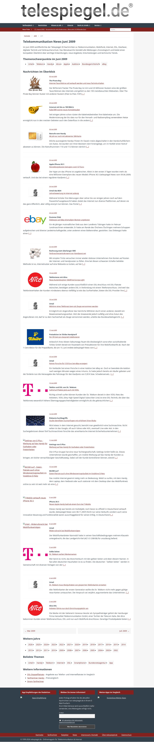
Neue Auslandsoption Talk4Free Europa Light (67, 280)
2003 (108, 650)
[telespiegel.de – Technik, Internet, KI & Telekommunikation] (77, 11)
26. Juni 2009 (53, 129)
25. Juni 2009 (53, 160)
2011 (46, 650)
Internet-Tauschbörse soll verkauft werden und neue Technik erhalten (76, 83)
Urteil (30, 64)
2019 (85, 644)
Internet (60, 663)
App (111, 663)
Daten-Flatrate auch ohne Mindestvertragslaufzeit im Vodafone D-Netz (77, 473)
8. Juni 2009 (52, 524)
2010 (54, 650)
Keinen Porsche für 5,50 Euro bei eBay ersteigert (68, 363)
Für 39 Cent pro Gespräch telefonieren (64, 337)
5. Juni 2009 (52, 547)
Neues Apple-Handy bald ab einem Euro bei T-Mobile (70, 504)
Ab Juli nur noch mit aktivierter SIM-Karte (65, 136)
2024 (46, 644)
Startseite (39, 735)
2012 (38, 650)
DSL (69, 663)
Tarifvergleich (27, 25)
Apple (66, 64)
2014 (123, 644)
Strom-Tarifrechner (35, 681)
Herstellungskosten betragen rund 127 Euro (66, 167)
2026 (30, 644)
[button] (4, 737)
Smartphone (79, 663)
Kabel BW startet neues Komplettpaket (64, 110)
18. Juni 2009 (53, 299)
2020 (77, 644)
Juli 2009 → (124, 631)
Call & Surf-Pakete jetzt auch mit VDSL (64, 390)
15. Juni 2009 (53, 383)
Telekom (40, 64)
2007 (77, 650)
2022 (61, 644)
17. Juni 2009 (53, 330)
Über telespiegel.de (109, 735)
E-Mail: (61, 713)
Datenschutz (126, 735)
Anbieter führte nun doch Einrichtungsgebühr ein (68, 608)
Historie (70, 25)
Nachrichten (42, 25)
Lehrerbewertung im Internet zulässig (64, 193)
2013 (30, 650)
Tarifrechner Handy (36, 678)
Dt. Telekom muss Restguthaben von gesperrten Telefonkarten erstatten (77, 585)
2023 (54, 644)
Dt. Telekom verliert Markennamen (62, 554)
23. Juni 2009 (53, 213)
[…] (83, 94)
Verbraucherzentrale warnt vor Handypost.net (67, 253)
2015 (116, 644)
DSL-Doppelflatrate (35, 674)
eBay (104, 64)
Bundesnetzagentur (97, 663)
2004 (100, 650)
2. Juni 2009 (52, 601)
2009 (61, 650)
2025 (38, 644)
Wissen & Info (56, 25)
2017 (100, 644)
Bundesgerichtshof (90, 64)
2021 (69, 644)
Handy (50, 64)
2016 (108, 644)
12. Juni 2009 (53, 414)
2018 (92, 644)
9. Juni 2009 (52, 497)
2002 (116, 650)
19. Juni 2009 (53, 273)
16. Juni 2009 (53, 357)
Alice (58, 64)
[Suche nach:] (120, 29)
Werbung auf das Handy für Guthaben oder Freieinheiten (71, 447)
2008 (69, 650)
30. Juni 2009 (53, 76)
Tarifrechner (52, 735)
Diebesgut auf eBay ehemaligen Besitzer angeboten (69, 220)
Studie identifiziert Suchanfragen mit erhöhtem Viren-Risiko (72, 420)
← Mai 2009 (30, 631)
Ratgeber (65, 735)
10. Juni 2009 (53, 467)
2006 (85, 650)
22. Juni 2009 (53, 247)
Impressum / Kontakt (89, 735)
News (75, 735)
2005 (92, 650)
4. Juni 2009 (52, 578)
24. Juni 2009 (53, 186)
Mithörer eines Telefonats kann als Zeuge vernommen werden (73, 306)
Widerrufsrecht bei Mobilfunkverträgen (64, 531)
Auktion (75, 64)
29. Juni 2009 (53, 103)
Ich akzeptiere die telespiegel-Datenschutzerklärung (71, 721)
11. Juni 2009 (53, 440)
